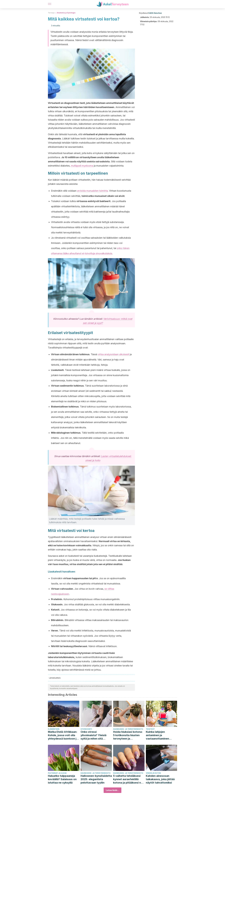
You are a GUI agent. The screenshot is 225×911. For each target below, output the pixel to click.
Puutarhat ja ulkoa (57, 773)
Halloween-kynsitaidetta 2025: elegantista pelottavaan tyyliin (96, 779)
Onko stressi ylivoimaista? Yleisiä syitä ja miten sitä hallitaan (93, 735)
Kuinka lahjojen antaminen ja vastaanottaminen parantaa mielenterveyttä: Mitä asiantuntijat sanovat (159, 735)
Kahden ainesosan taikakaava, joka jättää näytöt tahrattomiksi (160, 779)
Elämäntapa (53, 729)
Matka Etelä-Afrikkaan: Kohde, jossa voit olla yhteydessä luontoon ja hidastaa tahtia (63, 735)
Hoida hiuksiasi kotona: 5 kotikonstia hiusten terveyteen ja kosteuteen (128, 735)
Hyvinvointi (86, 729)
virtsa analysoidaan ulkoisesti (113, 354)
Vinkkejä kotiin (153, 773)
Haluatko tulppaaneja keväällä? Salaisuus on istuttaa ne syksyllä (62, 779)
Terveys (51, 13)
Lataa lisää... (112, 790)
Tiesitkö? (150, 729)
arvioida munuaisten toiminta (92, 190)
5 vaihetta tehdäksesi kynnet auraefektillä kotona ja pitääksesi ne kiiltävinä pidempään (127, 779)
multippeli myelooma (82, 165)
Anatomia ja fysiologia (66, 13)
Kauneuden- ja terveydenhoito (128, 729)
